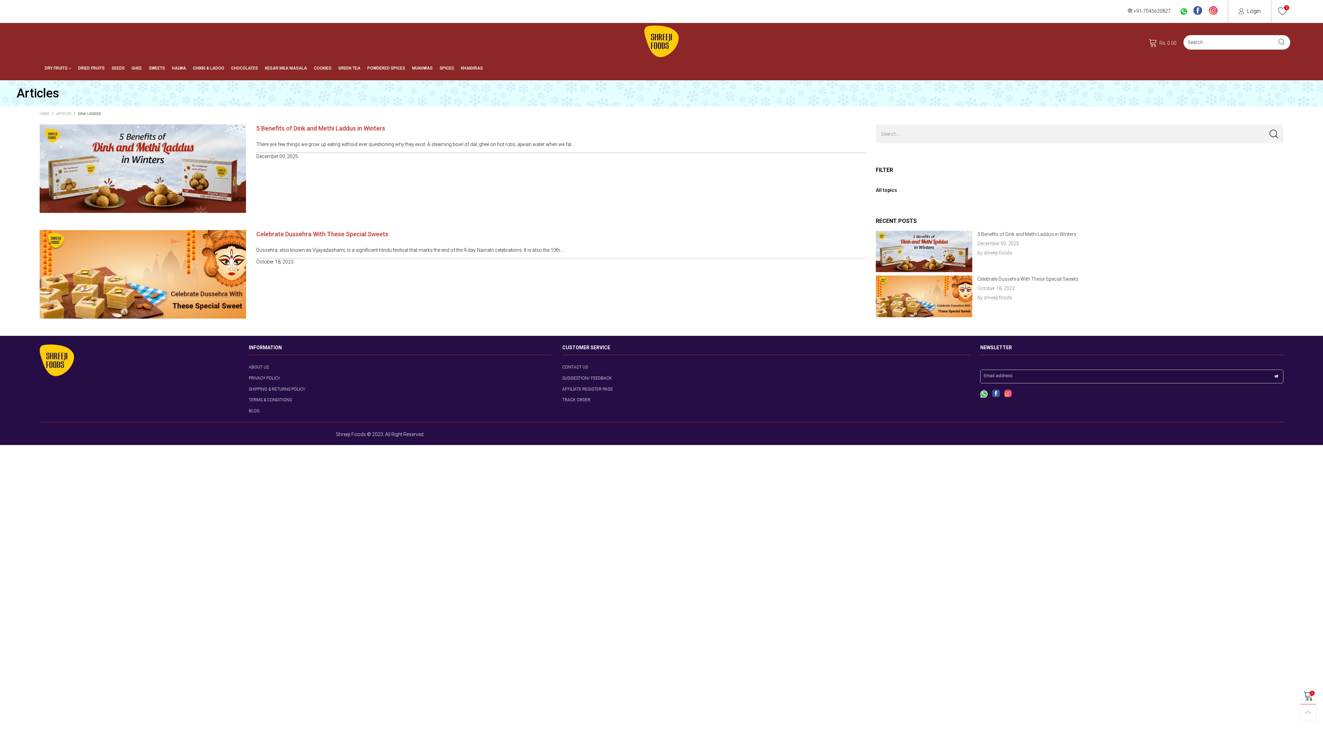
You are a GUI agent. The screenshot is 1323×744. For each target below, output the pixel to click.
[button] (1273, 133)
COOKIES (322, 68)
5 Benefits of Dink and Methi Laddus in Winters (320, 128)
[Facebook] (1198, 11)
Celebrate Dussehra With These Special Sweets (322, 234)
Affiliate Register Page (587, 389)
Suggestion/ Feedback (587, 378)
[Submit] (1281, 42)
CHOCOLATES (244, 68)
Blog (254, 411)
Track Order (576, 399)
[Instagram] (1213, 11)
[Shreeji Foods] (661, 41)
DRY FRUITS (57, 68)
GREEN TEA (349, 68)
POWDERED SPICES (386, 68)
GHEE (137, 68)
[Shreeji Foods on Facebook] (996, 394)
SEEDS (118, 68)
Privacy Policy (264, 378)
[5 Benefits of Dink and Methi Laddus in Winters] (924, 251)
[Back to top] (1308, 712)
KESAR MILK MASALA (286, 68)
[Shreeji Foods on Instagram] (1008, 394)
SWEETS (157, 68)
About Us (259, 367)
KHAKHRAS (472, 68)
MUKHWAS (422, 68)
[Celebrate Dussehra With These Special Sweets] (924, 296)
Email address (998, 375)
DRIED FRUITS (91, 68)
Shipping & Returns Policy (277, 389)
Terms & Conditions (270, 399)
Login (1254, 11)
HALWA (179, 68)
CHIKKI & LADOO (208, 68)
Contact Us (575, 367)
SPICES (447, 68)
